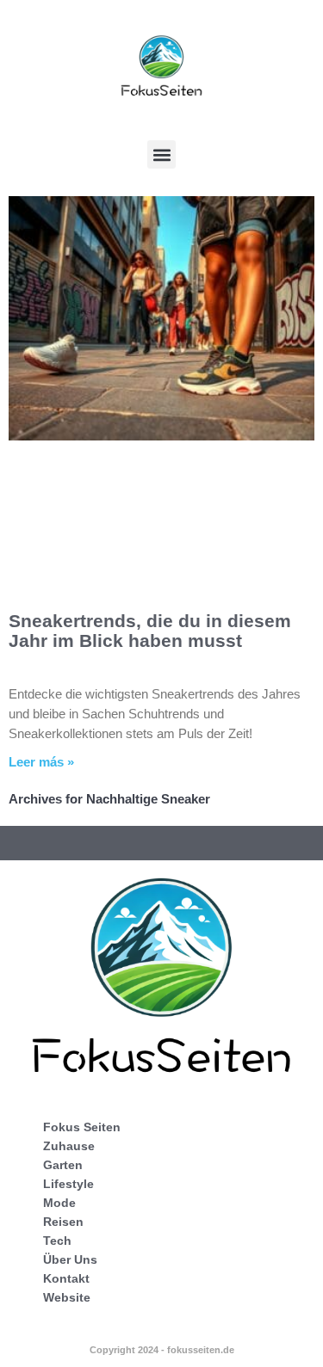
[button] (161, 154)
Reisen (63, 1221)
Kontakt (66, 1278)
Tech (57, 1240)
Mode (59, 1203)
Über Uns (70, 1259)
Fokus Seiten (82, 1127)
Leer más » (41, 761)
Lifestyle (68, 1184)
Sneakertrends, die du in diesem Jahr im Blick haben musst (150, 630)
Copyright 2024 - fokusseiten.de (162, 1350)
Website (66, 1297)
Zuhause (69, 1146)
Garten (63, 1165)
